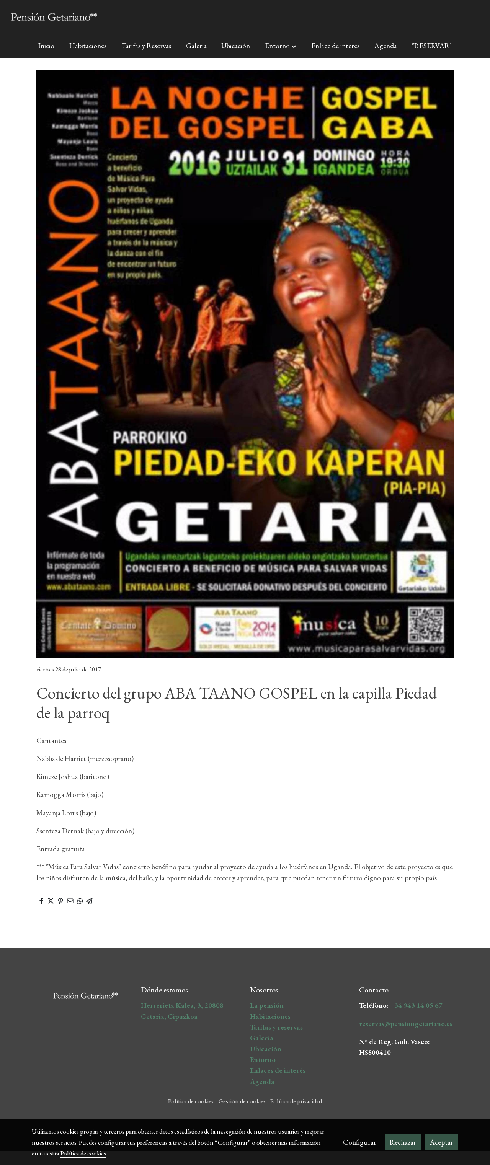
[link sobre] (81, 993)
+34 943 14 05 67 (416, 1005)
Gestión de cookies (242, 1101)
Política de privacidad (296, 1101)
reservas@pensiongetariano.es (405, 1023)
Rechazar (403, 1142)
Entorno (263, 1059)
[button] (281, 46)
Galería (261, 1038)
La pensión (267, 1005)
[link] (54, 17)
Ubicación (265, 1049)
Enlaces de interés (277, 1070)
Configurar (359, 1142)
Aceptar (441, 1142)
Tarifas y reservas (276, 1027)
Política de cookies (191, 1101)
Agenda (262, 1081)
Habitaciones (270, 1016)
